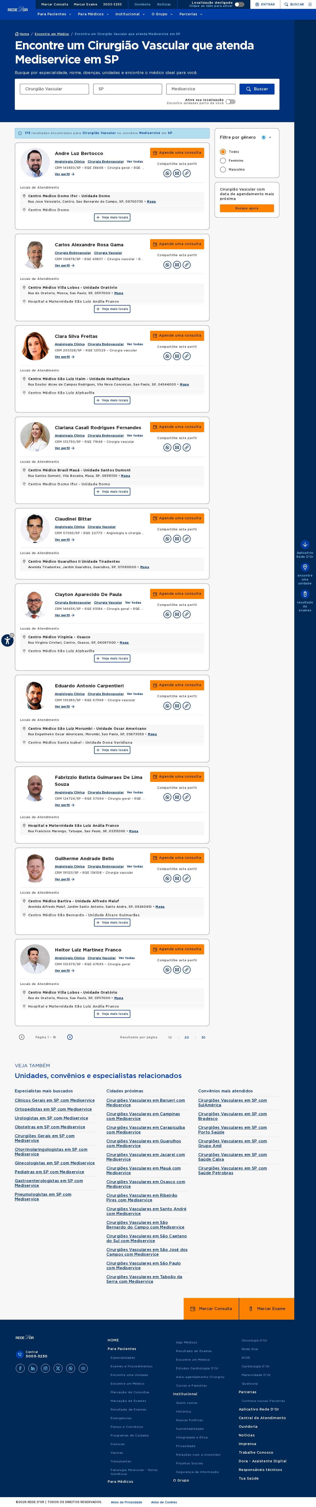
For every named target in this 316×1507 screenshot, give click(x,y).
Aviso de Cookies (164, 1502)
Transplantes (121, 1461)
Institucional (128, 14)
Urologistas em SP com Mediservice (51, 1118)
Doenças (118, 1444)
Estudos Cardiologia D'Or (197, 1368)
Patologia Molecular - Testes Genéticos (134, 1471)
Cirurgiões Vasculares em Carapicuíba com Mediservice (145, 1130)
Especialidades (123, 1357)
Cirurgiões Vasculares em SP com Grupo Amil (232, 1143)
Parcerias (188, 14)
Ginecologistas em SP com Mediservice (55, 1163)
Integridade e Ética (192, 1437)
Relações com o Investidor (198, 1454)
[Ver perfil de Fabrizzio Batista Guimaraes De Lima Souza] (35, 786)
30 (203, 1037)
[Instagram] (45, 1368)
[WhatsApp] (70, 1368)
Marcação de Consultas (130, 1392)
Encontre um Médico (127, 1383)
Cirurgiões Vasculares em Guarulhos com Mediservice (143, 1143)
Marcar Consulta (54, 4)
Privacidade (186, 1446)
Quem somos (187, 1402)
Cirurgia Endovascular (106, 161)
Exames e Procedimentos (132, 1366)
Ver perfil (62, 174)
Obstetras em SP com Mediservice (50, 1127)
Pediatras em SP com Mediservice (49, 1172)
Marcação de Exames (128, 1400)
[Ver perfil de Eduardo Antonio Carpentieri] (35, 695)
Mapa (151, 201)
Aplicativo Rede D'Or (259, 1409)
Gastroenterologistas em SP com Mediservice (49, 1183)
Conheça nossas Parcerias (263, 1400)
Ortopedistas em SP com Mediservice (53, 1109)
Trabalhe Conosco (256, 1452)
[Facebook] (20, 1368)
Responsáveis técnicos (260, 1470)
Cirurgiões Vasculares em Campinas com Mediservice (143, 1116)
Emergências (121, 1418)
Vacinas (117, 1452)
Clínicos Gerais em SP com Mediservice (55, 1100)
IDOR (246, 1357)
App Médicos (186, 1342)
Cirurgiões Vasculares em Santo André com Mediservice (146, 1211)
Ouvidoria (142, 4)
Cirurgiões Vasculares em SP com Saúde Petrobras (232, 1170)
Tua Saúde (249, 1478)
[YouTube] (83, 1368)
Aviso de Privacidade (126, 1502)
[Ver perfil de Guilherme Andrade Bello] (35, 868)
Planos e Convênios (127, 1426)
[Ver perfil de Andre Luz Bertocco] (35, 162)
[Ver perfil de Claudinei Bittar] (35, 528)
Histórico (183, 1411)
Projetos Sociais (189, 1463)
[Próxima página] (70, 1037)
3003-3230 (112, 4)
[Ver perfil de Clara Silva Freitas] (35, 345)
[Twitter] (58, 1368)
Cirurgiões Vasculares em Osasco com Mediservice (145, 1184)
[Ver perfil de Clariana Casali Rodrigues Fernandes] (35, 437)
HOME (113, 1340)
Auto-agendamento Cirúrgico (200, 1376)
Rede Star (250, 1349)
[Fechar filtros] (270, 137)
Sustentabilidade (190, 1428)
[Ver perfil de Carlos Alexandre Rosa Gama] (35, 254)
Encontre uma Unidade (129, 1374)
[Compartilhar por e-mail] (177, 173)
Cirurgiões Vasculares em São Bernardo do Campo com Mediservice (145, 1225)
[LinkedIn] (33, 1368)
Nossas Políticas (189, 1420)
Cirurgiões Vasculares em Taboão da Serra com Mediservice (144, 1279)
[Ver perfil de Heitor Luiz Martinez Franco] (35, 959)
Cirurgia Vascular (108, 252)
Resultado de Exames (129, 1409)
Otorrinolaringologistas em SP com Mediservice (51, 1152)
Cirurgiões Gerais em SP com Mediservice (45, 1138)
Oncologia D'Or (255, 1340)
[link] (177, 153)
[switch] (217, 4)
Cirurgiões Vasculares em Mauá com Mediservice (143, 1170)
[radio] (247, 152)
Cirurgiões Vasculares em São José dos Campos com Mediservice (147, 1252)
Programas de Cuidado (130, 1435)
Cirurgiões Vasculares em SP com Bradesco (232, 1116)
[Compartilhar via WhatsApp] (167, 173)
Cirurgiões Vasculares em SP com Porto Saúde (232, 1130)
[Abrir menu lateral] (310, 4)
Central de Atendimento (262, 1418)
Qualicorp (250, 1383)
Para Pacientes (52, 14)
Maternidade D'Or (256, 1374)
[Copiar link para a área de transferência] (187, 173)
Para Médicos (91, 14)
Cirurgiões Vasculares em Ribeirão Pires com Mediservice (141, 1198)
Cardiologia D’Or (256, 1366)
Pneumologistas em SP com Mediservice (43, 1197)
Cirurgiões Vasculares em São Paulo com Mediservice (143, 1265)
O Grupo (160, 14)
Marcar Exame (86, 4)
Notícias (164, 4)
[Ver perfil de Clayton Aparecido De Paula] (35, 603)
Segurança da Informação (197, 1471)
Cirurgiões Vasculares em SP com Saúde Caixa (232, 1157)
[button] (12, 635)
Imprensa (247, 1444)
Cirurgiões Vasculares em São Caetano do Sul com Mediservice (146, 1238)
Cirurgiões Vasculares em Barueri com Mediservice (145, 1103)
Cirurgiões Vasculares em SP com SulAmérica (232, 1103)
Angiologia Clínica (70, 161)
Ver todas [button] (135, 161)
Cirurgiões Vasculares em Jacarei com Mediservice (145, 1157)
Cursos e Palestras (191, 1385)
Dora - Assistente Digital (263, 1461)
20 (190, 1037)
